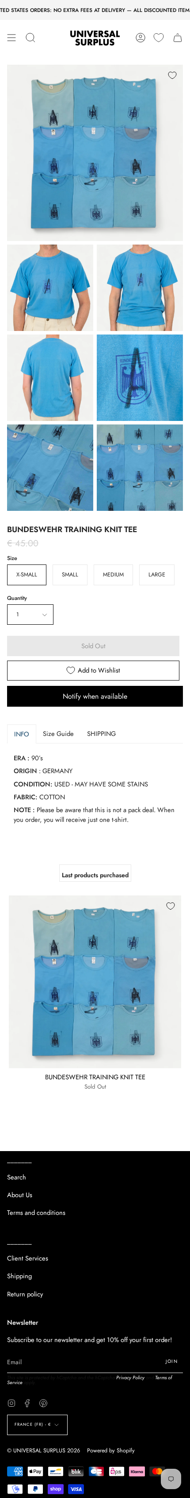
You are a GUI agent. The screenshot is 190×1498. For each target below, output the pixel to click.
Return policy (25, 1294)
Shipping (19, 1276)
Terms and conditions (36, 1213)
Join (172, 1361)
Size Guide (58, 734)
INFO (21, 734)
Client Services (27, 1258)
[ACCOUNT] (140, 37)
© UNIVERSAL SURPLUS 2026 (43, 1451)
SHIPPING (101, 734)
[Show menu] (11, 37)
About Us (19, 1195)
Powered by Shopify (111, 1451)
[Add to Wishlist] (172, 75)
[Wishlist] (158, 38)
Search (16, 1177)
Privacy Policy (130, 1377)
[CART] (177, 37)
